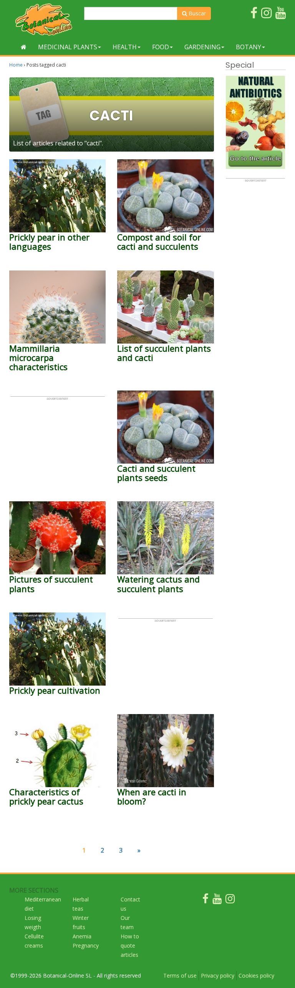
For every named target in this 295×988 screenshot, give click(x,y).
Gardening (202, 47)
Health (125, 47)
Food (160, 47)
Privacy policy (217, 975)
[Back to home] (23, 47)
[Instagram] (230, 900)
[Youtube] (217, 900)
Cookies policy (256, 975)
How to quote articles (130, 945)
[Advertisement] (57, 439)
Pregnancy (86, 945)
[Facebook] (205, 900)
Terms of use (180, 975)
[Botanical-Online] (44, 19)
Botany (248, 47)
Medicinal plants (67, 47)
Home (16, 65)
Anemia (82, 936)
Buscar (196, 13)
